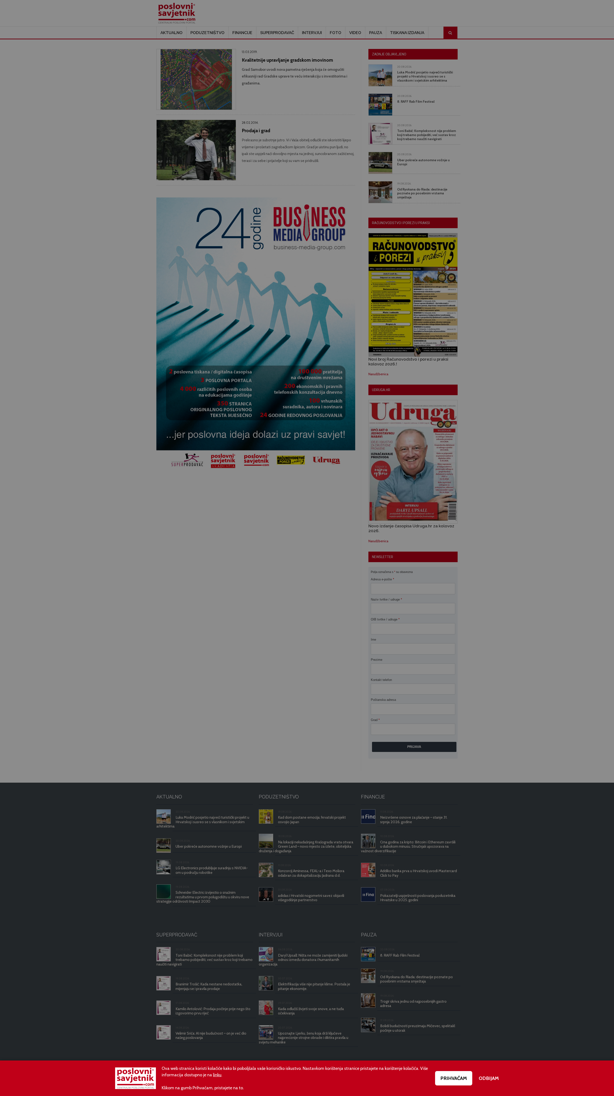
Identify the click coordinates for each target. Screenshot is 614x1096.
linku (217, 1075)
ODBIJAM (489, 1078)
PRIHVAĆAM (453, 1078)
